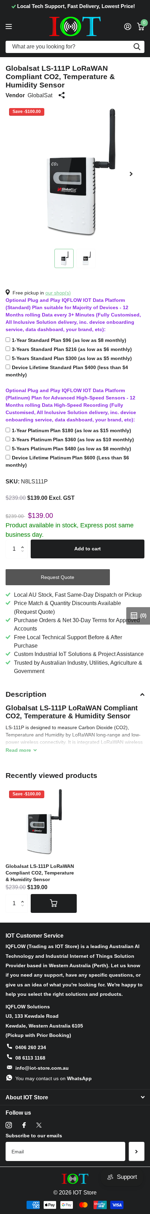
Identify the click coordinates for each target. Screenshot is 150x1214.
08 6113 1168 (30, 1058)
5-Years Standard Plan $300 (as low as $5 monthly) (72, 358)
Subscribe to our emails (34, 1135)
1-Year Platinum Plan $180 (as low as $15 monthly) (71, 430)
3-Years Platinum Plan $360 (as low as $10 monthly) (73, 439)
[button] (131, 174)
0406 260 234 (30, 1047)
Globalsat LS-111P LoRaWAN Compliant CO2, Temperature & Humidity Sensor (40, 872)
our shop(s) (58, 293)
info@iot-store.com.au (42, 1068)
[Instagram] (9, 1125)
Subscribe (136, 1151)
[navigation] (64, 258)
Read (18, 750)
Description (26, 694)
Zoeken (136, 47)
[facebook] (24, 1125)
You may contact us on (53, 1078)
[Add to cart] (54, 903)
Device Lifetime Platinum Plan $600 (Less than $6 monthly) (67, 461)
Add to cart (87, 548)
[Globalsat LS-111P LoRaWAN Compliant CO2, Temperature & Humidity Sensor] (41, 822)
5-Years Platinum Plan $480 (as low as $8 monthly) (71, 448)
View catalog (10, 26)
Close (75, 1097)
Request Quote (57, 577)
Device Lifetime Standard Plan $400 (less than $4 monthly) (67, 371)
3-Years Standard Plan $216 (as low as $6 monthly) (72, 349)
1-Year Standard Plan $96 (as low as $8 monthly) (69, 340)
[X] (39, 1125)
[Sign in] (127, 26)
